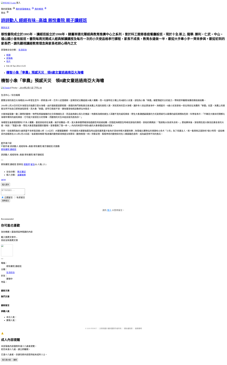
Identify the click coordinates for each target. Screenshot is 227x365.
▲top (3, 179)
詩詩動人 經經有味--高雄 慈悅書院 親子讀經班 (44, 20)
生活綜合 (22, 50)
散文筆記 (21, 172)
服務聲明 (138, 328)
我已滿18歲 (6, 360)
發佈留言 (5, 201)
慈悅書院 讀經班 (8, 149)
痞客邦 (27, 164)
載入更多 (5, 185)
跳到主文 (5, 28)
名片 (8, 61)
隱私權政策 (128, 328)
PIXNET (94, 328)
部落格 (9, 58)
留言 (32, 164)
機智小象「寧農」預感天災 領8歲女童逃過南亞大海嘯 (45, 72)
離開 (15, 360)
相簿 (8, 55)
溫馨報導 (21, 175)
